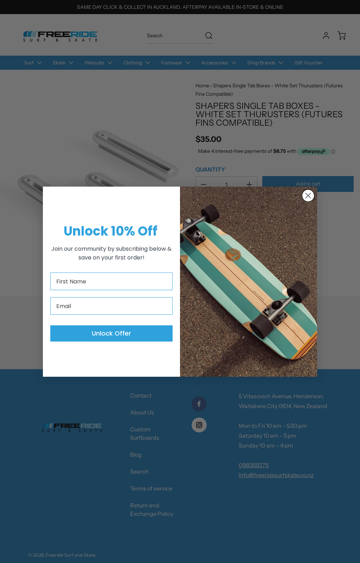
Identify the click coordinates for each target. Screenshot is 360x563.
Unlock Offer (111, 333)
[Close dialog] (308, 195)
